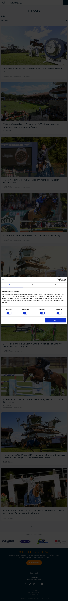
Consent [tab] (11, 285)
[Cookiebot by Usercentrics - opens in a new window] (58, 280)
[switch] (25, 313)
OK (55, 320)
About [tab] (56, 285)
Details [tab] (34, 285)
